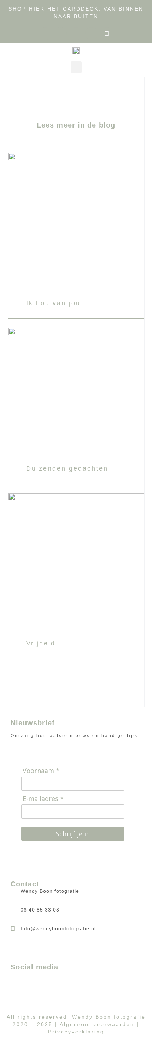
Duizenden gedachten (67, 468)
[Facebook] (45, 33)
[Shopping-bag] (91, 33)
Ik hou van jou (53, 303)
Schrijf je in (73, 834)
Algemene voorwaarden (97, 1024)
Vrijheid (40, 643)
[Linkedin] (76, 33)
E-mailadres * (43, 799)
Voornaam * (41, 771)
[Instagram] (60, 33)
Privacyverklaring (76, 1031)
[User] (107, 33)
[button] (76, 67)
